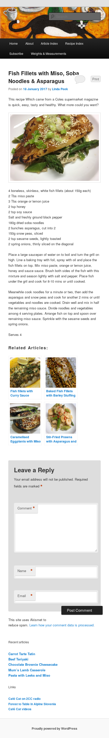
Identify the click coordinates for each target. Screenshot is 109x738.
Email (25, 596)
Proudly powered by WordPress (54, 728)
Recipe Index (74, 43)
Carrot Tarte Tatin (21, 653)
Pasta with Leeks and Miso (29, 675)
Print (95, 79)
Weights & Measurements (48, 53)
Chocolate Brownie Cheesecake (33, 664)
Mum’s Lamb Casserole (26, 670)
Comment (26, 508)
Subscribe (16, 53)
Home (13, 43)
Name (25, 571)
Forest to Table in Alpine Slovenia (32, 704)
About (29, 43)
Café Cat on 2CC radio (24, 698)
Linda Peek (60, 89)
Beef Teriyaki (18, 659)
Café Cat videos (19, 709)
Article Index (49, 43)
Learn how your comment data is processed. (62, 625)
